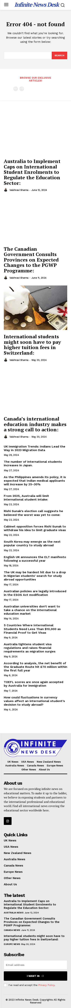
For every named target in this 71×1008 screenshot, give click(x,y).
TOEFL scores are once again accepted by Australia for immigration (33, 683)
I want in (33, 976)
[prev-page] (15, 88)
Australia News (13, 912)
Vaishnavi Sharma (18, 190)
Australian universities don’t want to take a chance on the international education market (32, 610)
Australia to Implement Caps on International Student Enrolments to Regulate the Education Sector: (32, 172)
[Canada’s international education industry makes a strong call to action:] (35, 390)
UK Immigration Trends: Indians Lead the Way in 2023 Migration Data (34, 448)
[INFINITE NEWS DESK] (35, 748)
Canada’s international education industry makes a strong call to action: (35, 424)
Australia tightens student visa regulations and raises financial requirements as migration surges (29, 647)
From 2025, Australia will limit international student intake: (26, 497)
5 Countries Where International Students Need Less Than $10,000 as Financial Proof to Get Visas (32, 628)
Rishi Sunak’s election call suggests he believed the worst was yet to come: (33, 512)
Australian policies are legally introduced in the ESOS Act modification (35, 593)
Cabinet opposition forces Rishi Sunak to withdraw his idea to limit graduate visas (35, 528)
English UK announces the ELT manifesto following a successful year (35, 558)
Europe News (12, 944)
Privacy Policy (46, 985)
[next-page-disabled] (21, 88)
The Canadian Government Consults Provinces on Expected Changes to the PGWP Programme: (31, 260)
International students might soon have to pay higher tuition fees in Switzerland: (32, 344)
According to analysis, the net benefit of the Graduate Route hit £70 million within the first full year (35, 666)
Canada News (12, 930)
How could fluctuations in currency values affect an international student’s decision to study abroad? (34, 701)
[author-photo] (6, 190)
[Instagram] (8, 821)
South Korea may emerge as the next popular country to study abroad (32, 543)
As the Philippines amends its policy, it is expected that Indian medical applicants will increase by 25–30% (35, 480)
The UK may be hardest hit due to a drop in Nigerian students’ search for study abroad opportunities (35, 575)
